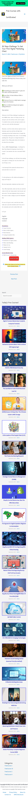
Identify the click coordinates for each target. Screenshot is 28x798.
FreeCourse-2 (8, 771)
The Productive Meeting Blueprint (14, 456)
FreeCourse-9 (8, 774)
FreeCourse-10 (9, 768)
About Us (22, 792)
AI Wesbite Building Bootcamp (14, 682)
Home (4, 792)
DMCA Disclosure (18, 794)
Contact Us (8, 794)
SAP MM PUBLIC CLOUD (14, 617)
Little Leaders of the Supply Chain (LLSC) (14, 435)
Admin (18, 326)
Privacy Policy (13, 792)
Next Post (14, 279)
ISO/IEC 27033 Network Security (14, 368)
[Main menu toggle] (25, 14)
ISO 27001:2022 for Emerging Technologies (14, 638)
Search (4, 292)
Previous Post (14, 274)
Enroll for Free (14, 258)
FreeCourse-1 (15, 54)
